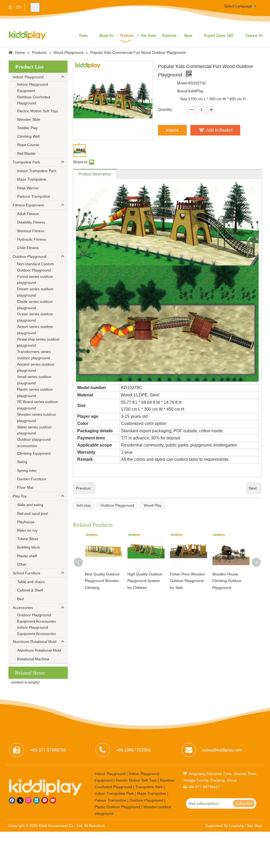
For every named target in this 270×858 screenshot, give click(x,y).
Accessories (23, 607)
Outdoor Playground (29, 256)
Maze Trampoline (151, 793)
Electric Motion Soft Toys (136, 780)
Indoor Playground (28, 77)
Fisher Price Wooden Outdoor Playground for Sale (187, 580)
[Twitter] (20, 800)
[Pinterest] (44, 800)
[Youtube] (53, 800)
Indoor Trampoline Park (114, 793)
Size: (184, 99)
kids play (83, 505)
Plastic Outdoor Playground (117, 807)
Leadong (236, 825)
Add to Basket (219, 130)
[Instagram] (28, 800)
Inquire (172, 130)
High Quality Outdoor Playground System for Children (144, 580)
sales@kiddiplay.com (222, 750)
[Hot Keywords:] (35, 7)
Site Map (254, 825)
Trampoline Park (26, 162)
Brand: (182, 91)
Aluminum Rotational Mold (34, 641)
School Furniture (26, 573)
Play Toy (20, 496)
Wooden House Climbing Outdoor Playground (227, 580)
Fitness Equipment (28, 205)
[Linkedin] (36, 800)
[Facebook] (12, 800)
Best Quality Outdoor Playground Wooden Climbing (102, 580)
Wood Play (153, 505)
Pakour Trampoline (110, 800)
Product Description (95, 174)
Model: (182, 83)
